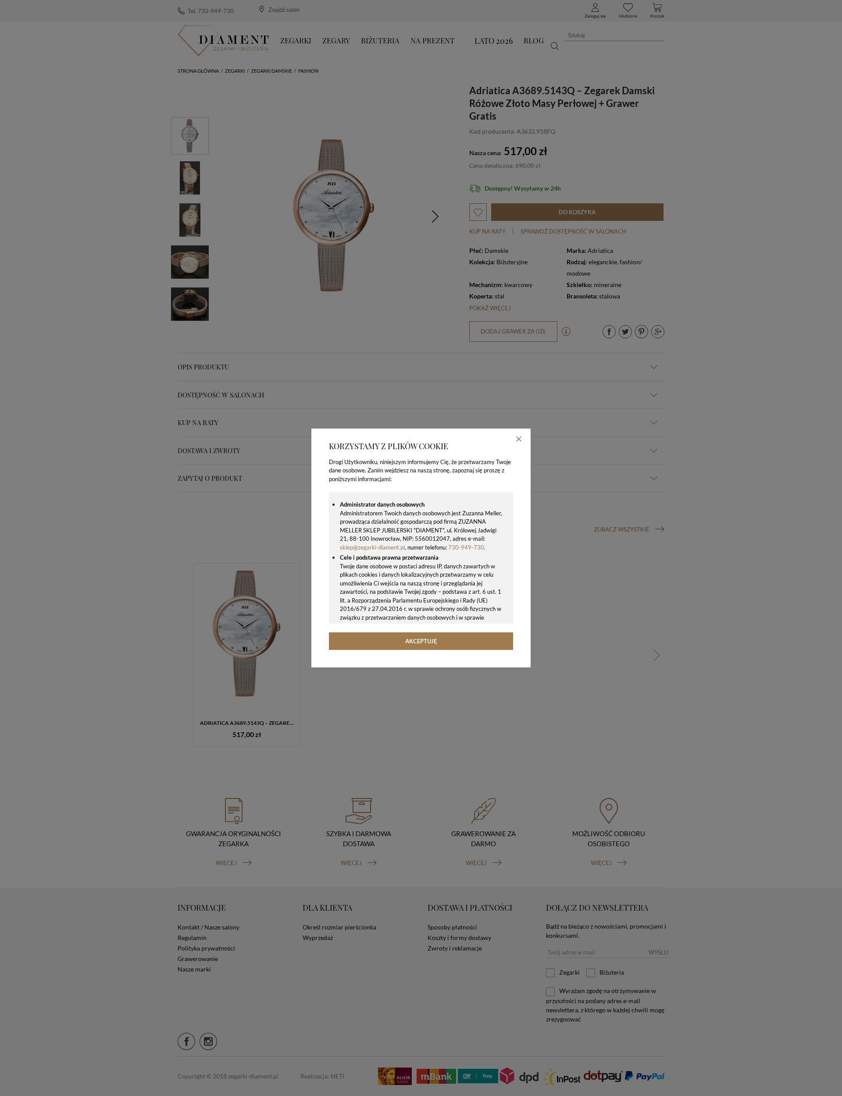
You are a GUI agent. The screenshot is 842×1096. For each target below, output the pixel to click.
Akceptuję (421, 641)
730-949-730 (466, 547)
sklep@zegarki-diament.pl (372, 547)
